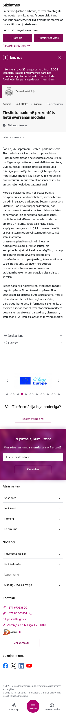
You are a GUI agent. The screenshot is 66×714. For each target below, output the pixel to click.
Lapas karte (11, 574)
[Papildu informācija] (31, 613)
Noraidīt (17, 38)
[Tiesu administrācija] (35, 96)
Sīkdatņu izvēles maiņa (18, 585)
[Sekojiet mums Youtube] (29, 665)
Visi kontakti (21, 643)
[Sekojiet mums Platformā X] (13, 666)
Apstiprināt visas (49, 38)
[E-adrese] (10, 632)
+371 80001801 (17, 613)
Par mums (10, 529)
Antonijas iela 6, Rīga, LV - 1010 (26, 625)
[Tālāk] (58, 380)
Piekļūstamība (12, 564)
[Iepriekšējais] (7, 380)
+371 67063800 (17, 607)
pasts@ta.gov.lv (16, 619)
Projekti (9, 518)
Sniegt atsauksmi (33, 419)
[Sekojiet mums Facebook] (5, 666)
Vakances (10, 498)
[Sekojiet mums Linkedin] (21, 666)
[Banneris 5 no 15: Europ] (33, 380)
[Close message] (60, 57)
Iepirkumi (10, 508)
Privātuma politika (15, 554)
